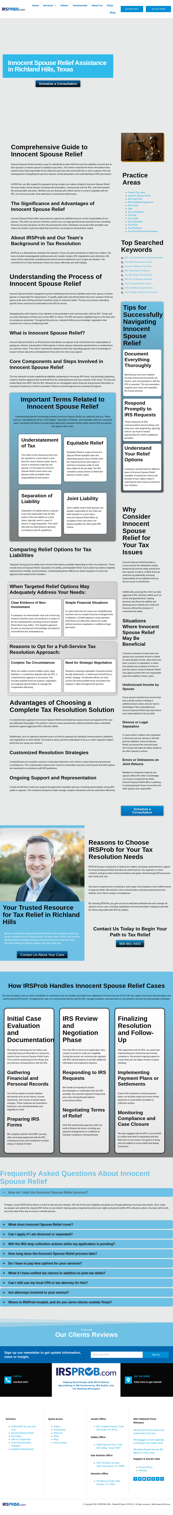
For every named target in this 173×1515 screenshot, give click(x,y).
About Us (97, 5)
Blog (112, 12)
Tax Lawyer (133, 218)
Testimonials (80, 5)
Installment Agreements (22, 1449)
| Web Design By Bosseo (160, 1504)
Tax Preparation (135, 221)
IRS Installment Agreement (140, 202)
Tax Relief (132, 225)
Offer (130, 209)
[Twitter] (140, 1479)
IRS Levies (133, 205)
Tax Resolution (135, 228)
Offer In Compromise (21, 1439)
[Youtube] (144, 1479)
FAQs (110, 5)
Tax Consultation (136, 212)
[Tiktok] (157, 1479)
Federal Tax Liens (136, 192)
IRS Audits (16, 1436)
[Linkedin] (149, 1479)
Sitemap (143, 1470)
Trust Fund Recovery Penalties (142, 231)
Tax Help (132, 215)
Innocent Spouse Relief (139, 196)
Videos (64, 5)
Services (48, 5)
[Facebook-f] (135, 1479)
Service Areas (60, 1443)
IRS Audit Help (135, 199)
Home (35, 5)
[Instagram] (162, 1479)
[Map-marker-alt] (153, 1479)
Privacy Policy (145, 1467)
